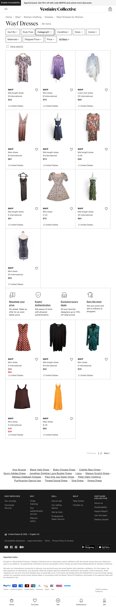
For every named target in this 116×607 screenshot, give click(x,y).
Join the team (100, 515)
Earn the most (94, 301)
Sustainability (100, 507)
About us (98, 503)
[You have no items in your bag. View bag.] (110, 9)
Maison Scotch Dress (97, 473)
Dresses (49, 17)
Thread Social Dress (56, 480)
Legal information (34, 540)
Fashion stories (101, 519)
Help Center (78, 501)
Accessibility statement (15, 540)
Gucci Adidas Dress (15, 473)
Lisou (79, 473)
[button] (110, 9)
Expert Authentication (43, 303)
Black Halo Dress (39, 470)
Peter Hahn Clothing (89, 477)
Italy (52, 589)
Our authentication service (37, 511)
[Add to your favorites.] (36, 90)
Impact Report (101, 511)
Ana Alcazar (19, 470)
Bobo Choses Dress (64, 470)
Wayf (18, 17)
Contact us (78, 505)
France (5, 589)
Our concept (10, 501)
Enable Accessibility (10, 2)
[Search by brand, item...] (6, 9)
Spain (47, 589)
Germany (39, 589)
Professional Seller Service (57, 518)
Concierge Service (9, 507)
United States (29, 589)
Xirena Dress (94, 480)
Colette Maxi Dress (89, 470)
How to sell (56, 501)
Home (9, 17)
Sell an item (56, 512)
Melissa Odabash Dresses (26, 477)
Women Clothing (32, 17)
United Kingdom (16, 589)
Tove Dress (77, 480)
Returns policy (33, 520)
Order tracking (34, 502)
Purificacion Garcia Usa (27, 480)
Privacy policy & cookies (63, 540)
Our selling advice (56, 507)
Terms (47, 540)
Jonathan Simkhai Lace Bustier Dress (50, 473)
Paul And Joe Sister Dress (59, 477)
